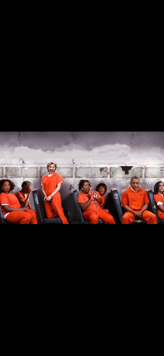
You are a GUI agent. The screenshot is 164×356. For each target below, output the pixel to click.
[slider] (65, 350)
